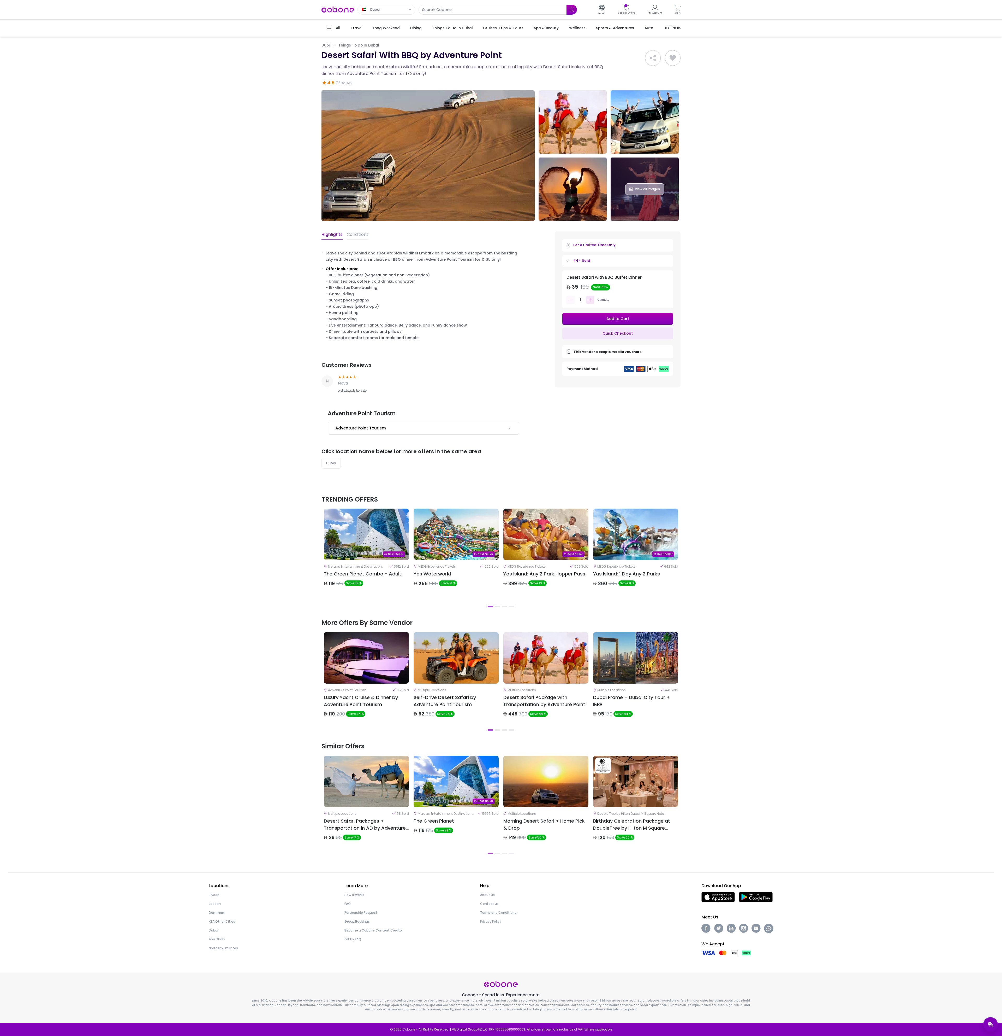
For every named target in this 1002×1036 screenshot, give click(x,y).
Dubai (326, 45)
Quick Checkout (618, 333)
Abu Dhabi (217, 939)
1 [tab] (490, 606)
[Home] (337, 9)
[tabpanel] (366, 555)
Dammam (217, 912)
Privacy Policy (490, 921)
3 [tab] (504, 606)
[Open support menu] (990, 1024)
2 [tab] (497, 606)
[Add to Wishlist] (673, 58)
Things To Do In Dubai (358, 45)
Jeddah (215, 903)
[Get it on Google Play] (756, 897)
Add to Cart (617, 318)
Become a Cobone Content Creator (373, 930)
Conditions (357, 234)
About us (487, 895)
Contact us (489, 903)
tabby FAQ (352, 939)
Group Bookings (357, 921)
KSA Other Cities (222, 921)
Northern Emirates (223, 948)
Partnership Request (360, 912)
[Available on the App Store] (718, 897)
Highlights (332, 234)
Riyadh (214, 895)
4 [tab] (511, 606)
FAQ (347, 903)
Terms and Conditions (498, 912)
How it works (354, 895)
